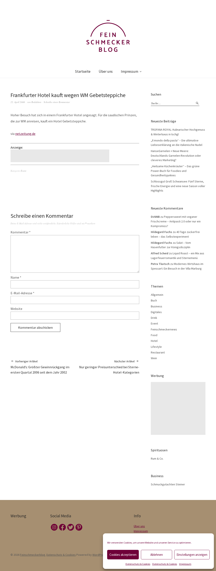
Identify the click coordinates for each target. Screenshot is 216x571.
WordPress (99, 555)
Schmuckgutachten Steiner (168, 484)
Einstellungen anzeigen (192, 555)
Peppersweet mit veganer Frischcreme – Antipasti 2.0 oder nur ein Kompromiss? (176, 221)
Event (23, 170)
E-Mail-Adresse (22, 293)
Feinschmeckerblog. (33, 555)
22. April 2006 (18, 102)
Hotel (154, 341)
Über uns (106, 71)
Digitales (156, 312)
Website (16, 309)
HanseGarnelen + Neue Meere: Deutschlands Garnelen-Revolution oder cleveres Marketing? (176, 155)
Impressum (185, 564)
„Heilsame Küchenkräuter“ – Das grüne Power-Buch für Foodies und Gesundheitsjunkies (175, 170)
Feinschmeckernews (164, 329)
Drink (154, 318)
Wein (154, 358)
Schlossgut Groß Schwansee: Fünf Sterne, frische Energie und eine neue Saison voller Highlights (178, 185)
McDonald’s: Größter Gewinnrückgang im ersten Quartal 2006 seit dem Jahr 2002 (40, 366)
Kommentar (21, 232)
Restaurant (158, 352)
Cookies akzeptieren (122, 555)
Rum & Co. (157, 458)
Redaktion (36, 102)
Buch (154, 300)
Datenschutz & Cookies (138, 564)
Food (154, 335)
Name (16, 277)
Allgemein (157, 295)
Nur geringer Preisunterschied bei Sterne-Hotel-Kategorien (109, 366)
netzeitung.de (25, 133)
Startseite (82, 71)
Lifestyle (156, 347)
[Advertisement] (60, 155)
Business (156, 306)
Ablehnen (156, 555)
